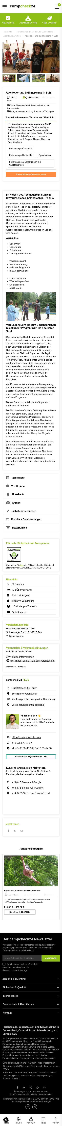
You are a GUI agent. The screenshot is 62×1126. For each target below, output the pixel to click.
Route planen (16, 636)
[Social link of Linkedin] (24, 1088)
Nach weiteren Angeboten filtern (28, 757)
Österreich (7, 1062)
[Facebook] (8, 831)
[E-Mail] (22, 831)
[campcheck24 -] (22, 6)
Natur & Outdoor (49, 23)
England (32, 1072)
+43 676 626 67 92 (22, 742)
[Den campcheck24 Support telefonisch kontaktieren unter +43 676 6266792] (8, 742)
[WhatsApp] (15, 831)
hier (22, 565)
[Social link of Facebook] (17, 1088)
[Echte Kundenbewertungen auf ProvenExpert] (8, 793)
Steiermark (36, 1066)
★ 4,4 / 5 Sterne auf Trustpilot (27, 787)
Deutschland (20, 1072)
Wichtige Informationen (21, 656)
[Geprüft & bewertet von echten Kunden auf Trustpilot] (8, 787)
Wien (6, 1069)
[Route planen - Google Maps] (7, 636)
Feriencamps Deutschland (21, 155)
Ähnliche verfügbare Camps (31, 174)
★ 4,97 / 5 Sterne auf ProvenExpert (31, 793)
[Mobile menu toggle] (4, 6)
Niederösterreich (46, 1062)
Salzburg (24, 1066)
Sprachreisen (45, 155)
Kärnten (32, 1062)
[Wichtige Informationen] (7, 656)
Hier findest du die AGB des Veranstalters (32, 660)
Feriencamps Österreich (20, 148)
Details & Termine (19, 912)
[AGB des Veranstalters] (8, 660)
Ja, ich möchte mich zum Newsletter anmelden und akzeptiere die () (20, 967)
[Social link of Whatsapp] (38, 1088)
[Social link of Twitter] (30, 1087)
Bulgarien (7, 1072)
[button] (6, 1120)
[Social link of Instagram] (34, 1106)
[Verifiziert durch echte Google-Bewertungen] (8, 782)
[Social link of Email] (44, 1088)
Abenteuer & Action (28, 23)
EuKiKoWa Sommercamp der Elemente (22, 890)
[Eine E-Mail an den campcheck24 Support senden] (8, 737)
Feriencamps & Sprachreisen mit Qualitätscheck (25, 163)
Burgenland (20, 1062)
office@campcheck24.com (26, 737)
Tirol (46, 1066)
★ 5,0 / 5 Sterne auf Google (26, 782)
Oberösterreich (11, 1066)
